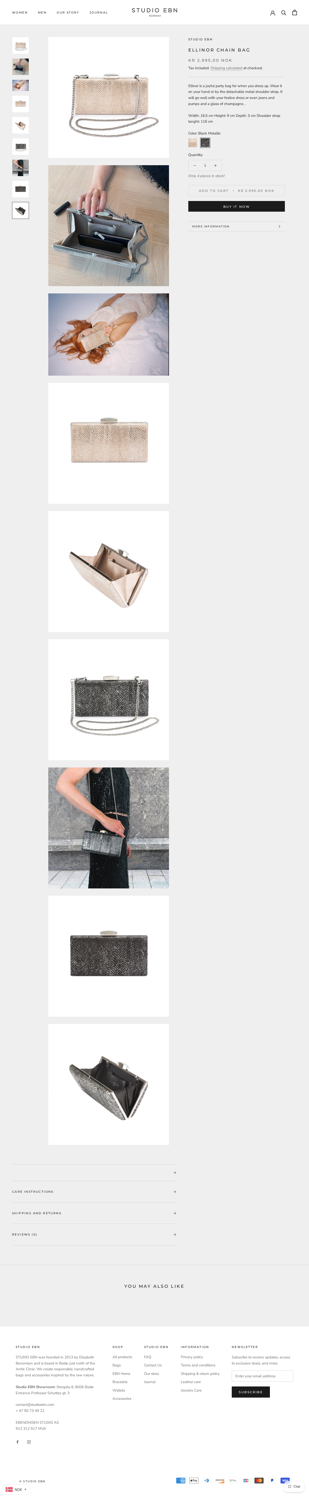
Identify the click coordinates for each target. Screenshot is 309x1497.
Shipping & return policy (200, 1373)
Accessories (121, 1398)
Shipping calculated (226, 68)
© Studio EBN (32, 1481)
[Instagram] (29, 1442)
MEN (42, 12)
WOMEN (20, 12)
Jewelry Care (191, 1390)
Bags (116, 1365)
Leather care (191, 1381)
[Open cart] (294, 12)
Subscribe (251, 1392)
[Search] (283, 12)
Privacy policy (192, 1357)
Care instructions (33, 1191)
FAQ (147, 1357)
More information (211, 226)
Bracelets (119, 1381)
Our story (68, 12)
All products (122, 1357)
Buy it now (236, 207)
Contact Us (153, 1365)
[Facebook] (17, 1442)
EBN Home (121, 1373)
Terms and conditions (198, 1365)
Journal (99, 12)
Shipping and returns (36, 1213)
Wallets (118, 1390)
